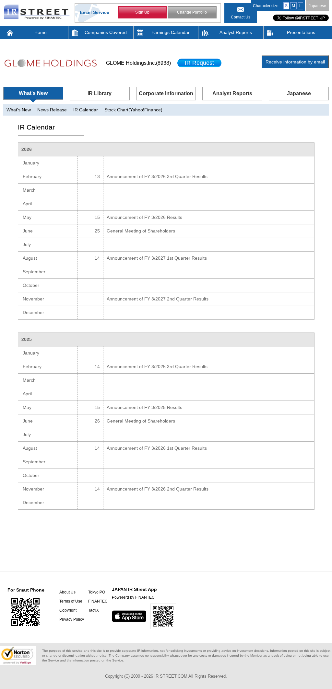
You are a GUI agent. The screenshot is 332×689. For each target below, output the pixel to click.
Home (40, 32)
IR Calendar (85, 109)
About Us (67, 592)
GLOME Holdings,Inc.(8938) (138, 63)
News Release (52, 109)
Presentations (301, 32)
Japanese (317, 6)
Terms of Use (70, 601)
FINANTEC (98, 601)
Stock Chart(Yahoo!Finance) (133, 109)
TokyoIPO (96, 592)
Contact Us (240, 17)
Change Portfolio (192, 12)
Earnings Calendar (170, 32)
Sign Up (142, 12)
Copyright (68, 610)
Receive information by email (295, 61)
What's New (33, 93)
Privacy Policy (71, 619)
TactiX (93, 610)
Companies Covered (106, 32)
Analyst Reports (235, 32)
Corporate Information (166, 93)
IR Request (199, 63)
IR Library (100, 93)
